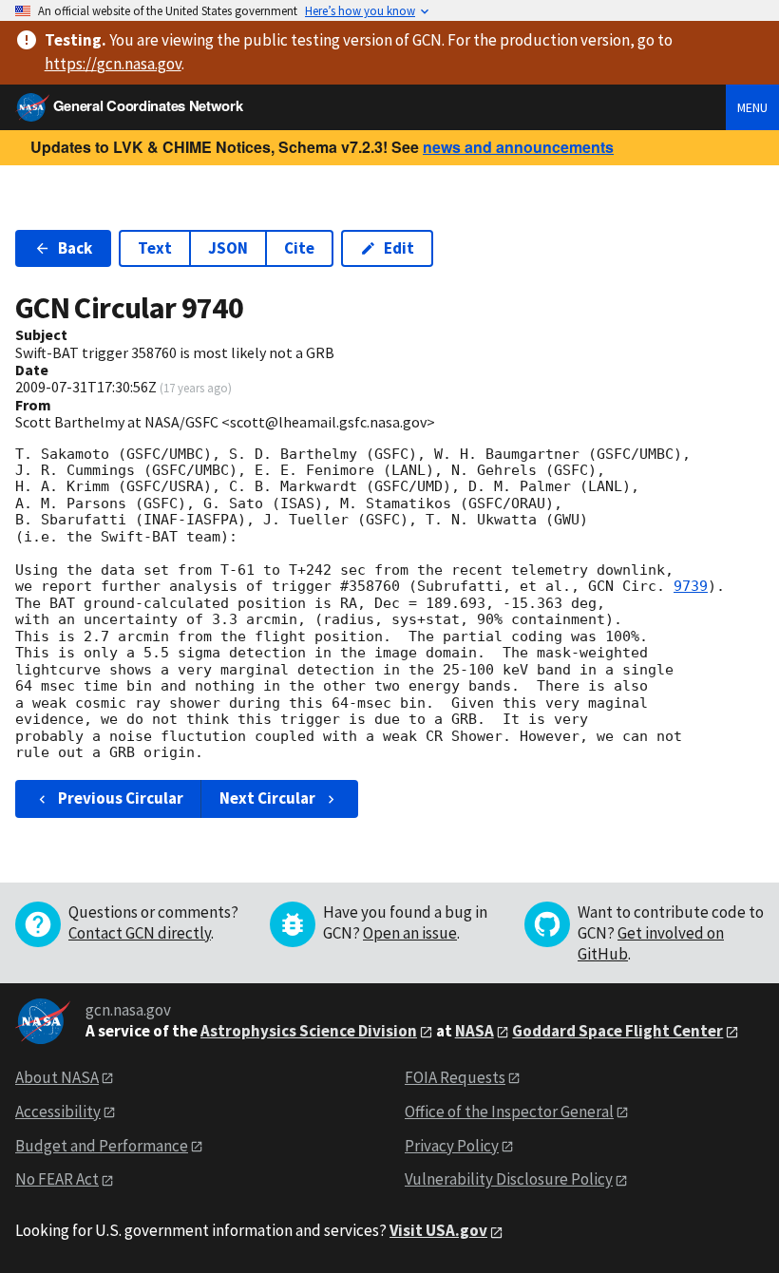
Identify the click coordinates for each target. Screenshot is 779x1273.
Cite (299, 248)
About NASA (57, 1077)
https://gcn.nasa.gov (113, 63)
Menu (752, 107)
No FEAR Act (57, 1178)
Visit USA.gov (438, 1230)
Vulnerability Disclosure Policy (509, 1178)
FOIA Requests (455, 1077)
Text (155, 248)
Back (75, 248)
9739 (691, 586)
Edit (399, 248)
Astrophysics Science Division (308, 1030)
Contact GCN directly (139, 932)
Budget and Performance (101, 1145)
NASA (474, 1030)
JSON (228, 248)
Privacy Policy (452, 1145)
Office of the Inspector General (509, 1111)
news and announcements (518, 147)
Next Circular (267, 798)
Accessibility (58, 1111)
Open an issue (410, 932)
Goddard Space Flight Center (617, 1030)
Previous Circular (120, 798)
